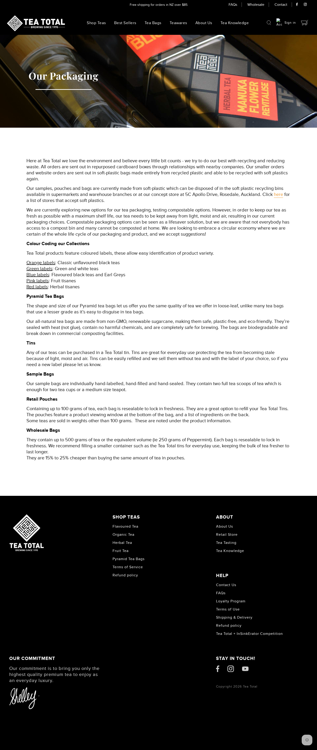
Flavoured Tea (125, 526)
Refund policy (125, 575)
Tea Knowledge (230, 551)
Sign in (290, 23)
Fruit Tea (121, 551)
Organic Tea (123, 534)
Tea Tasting (226, 542)
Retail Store (227, 534)
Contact (281, 4)
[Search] (269, 22)
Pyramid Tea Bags (129, 559)
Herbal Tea (122, 542)
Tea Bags (153, 23)
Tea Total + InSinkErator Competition (249, 633)
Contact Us (226, 585)
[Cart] (304, 22)
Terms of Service (128, 567)
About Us (203, 23)
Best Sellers (125, 23)
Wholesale (255, 4)
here (278, 194)
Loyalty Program (231, 601)
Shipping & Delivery (234, 617)
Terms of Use (228, 609)
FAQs (233, 4)
